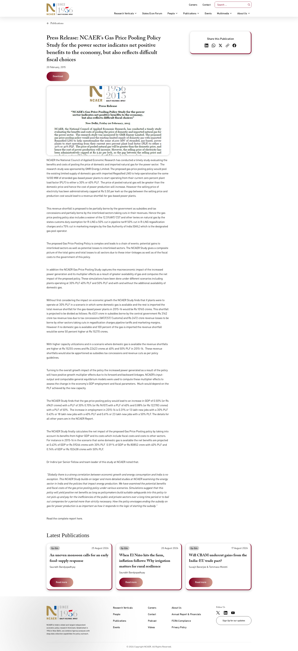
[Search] (249, 5)
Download (58, 76)
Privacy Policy (179, 627)
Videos (151, 627)
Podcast (152, 620)
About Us (242, 13)
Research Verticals (124, 13)
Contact (207, 4)
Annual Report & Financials (186, 614)
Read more (61, 582)
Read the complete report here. (65, 518)
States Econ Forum (152, 13)
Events (208, 13)
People (171, 13)
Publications (189, 13)
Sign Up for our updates (234, 620)
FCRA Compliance (181, 620)
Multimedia (223, 13)
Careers (193, 4)
